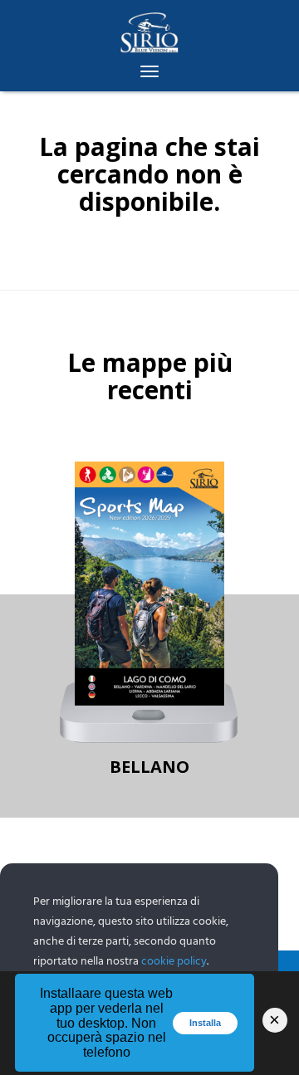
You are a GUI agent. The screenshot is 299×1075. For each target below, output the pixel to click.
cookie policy (174, 961)
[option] (149, 623)
